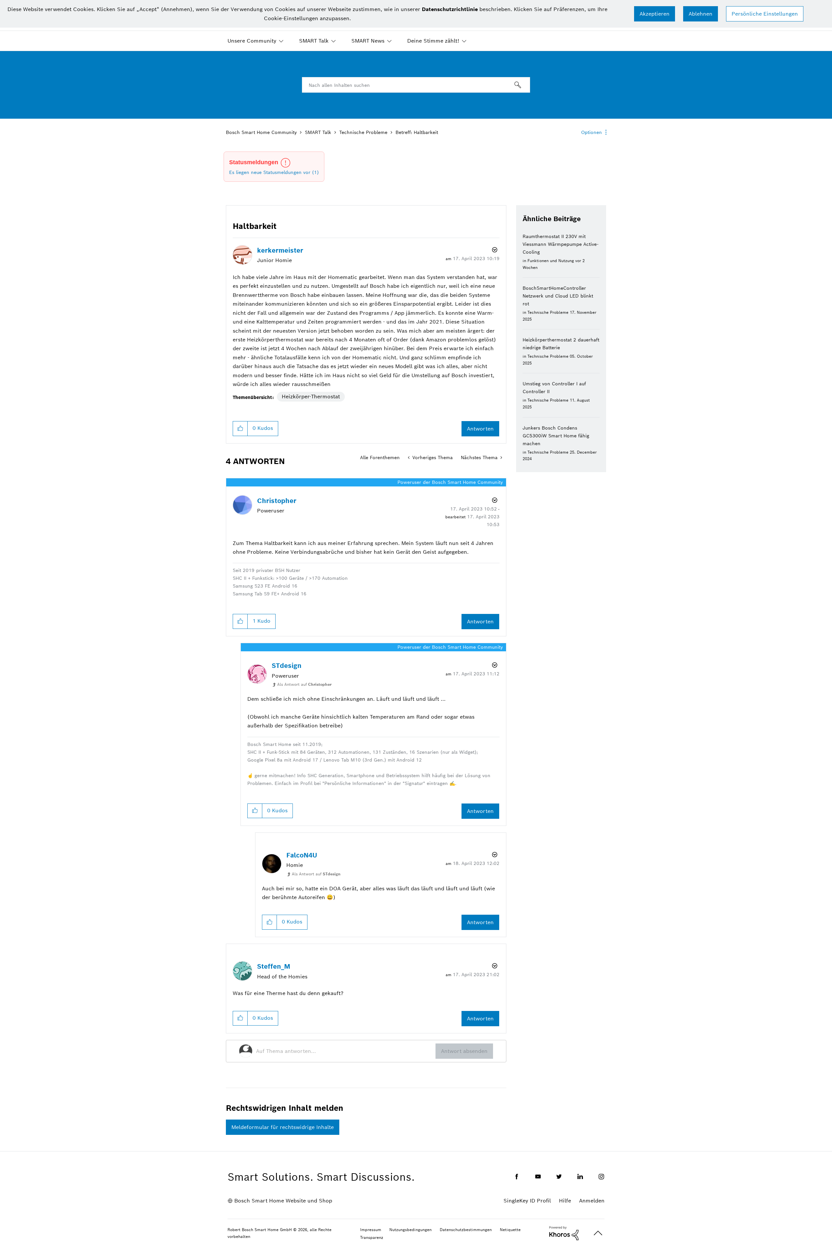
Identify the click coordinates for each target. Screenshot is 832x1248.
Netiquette (510, 1229)
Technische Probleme (363, 132)
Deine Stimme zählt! (433, 40)
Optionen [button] (591, 132)
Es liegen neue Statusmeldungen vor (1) (274, 172)
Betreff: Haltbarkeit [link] (417, 132)
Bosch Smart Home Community (261, 132)
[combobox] (416, 85)
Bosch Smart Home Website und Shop (283, 1200)
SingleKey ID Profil (527, 1200)
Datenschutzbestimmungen (466, 1229)
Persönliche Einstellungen (765, 13)
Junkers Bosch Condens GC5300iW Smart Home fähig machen (556, 435)
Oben (598, 1233)
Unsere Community (252, 40)
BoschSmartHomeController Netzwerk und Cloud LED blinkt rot (558, 296)
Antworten (480, 428)
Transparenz (371, 1237)
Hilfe (565, 1200)
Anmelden (591, 1200)
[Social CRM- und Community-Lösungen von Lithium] (563, 1233)
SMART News (367, 40)
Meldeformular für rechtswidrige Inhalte (282, 1127)
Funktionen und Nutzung (550, 260)
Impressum (370, 1229)
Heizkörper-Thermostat (311, 396)
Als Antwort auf (304, 684)
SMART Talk (314, 40)
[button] (654, 13)
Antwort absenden (464, 1051)
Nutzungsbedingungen (410, 1229)
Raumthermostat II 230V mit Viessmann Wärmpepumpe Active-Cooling (560, 244)
